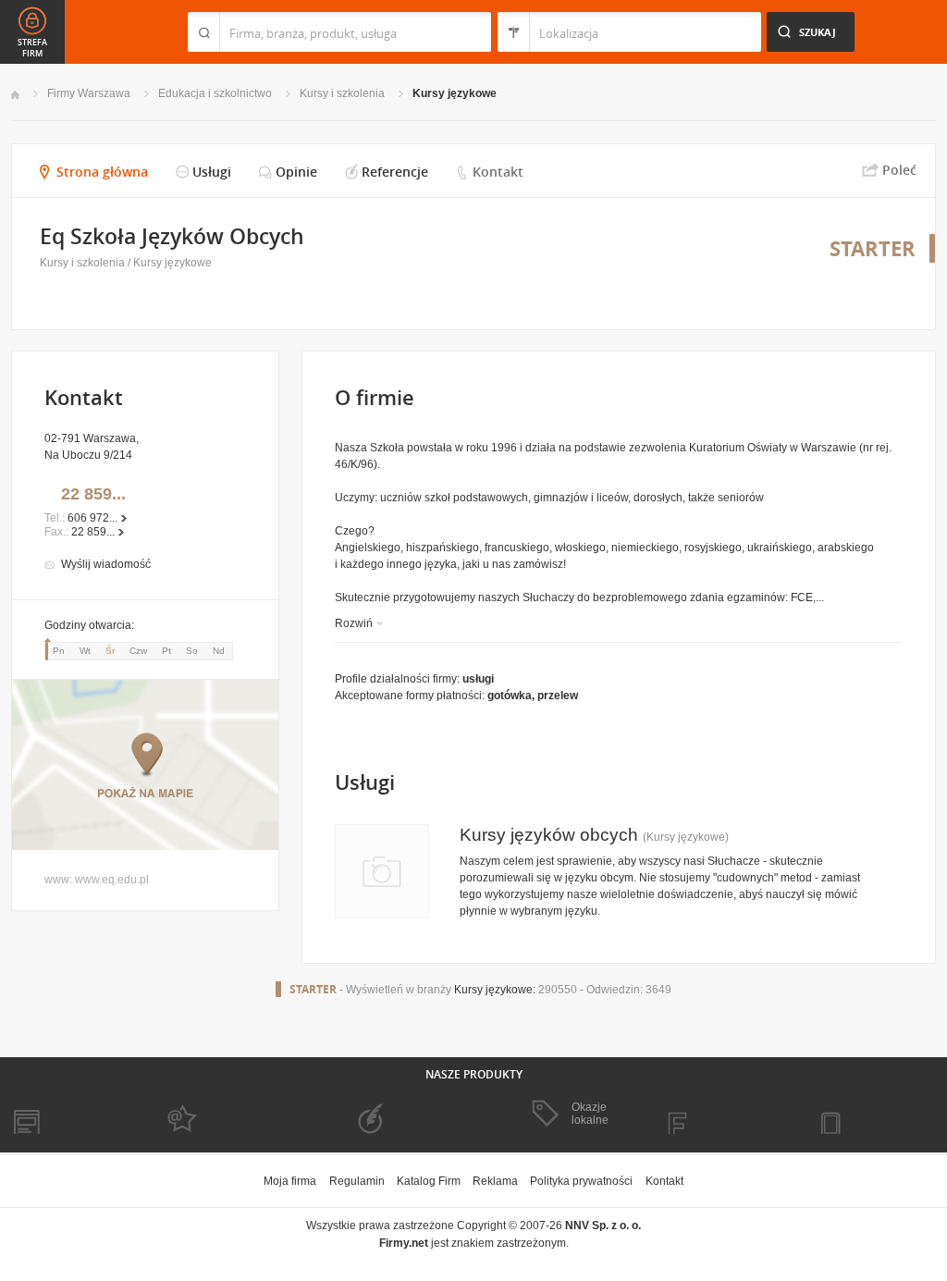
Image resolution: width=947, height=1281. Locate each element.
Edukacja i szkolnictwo (215, 93)
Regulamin (357, 1181)
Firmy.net (65, 32)
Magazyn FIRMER (723, 1114)
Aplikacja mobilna (873, 1114)
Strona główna (102, 171)
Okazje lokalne (590, 1114)
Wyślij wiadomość (106, 564)
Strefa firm (32, 48)
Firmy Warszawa (88, 93)
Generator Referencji (396, 1114)
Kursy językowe (454, 93)
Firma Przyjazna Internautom (222, 1114)
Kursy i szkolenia (342, 93)
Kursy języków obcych (549, 834)
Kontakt (498, 171)
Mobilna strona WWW (65, 1114)
